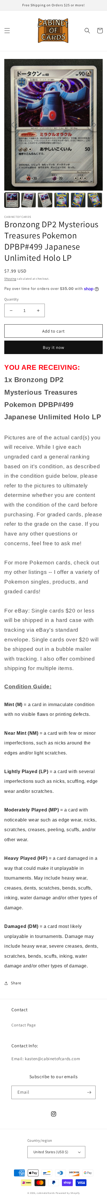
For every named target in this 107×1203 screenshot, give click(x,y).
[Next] (94, 125)
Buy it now (53, 347)
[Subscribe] (89, 1092)
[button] (7, 30)
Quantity (11, 299)
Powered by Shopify (68, 1192)
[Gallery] (53, 134)
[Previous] (12, 125)
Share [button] (16, 982)
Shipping (10, 278)
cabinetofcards (46, 1192)
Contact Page (23, 1025)
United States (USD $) (50, 1151)
